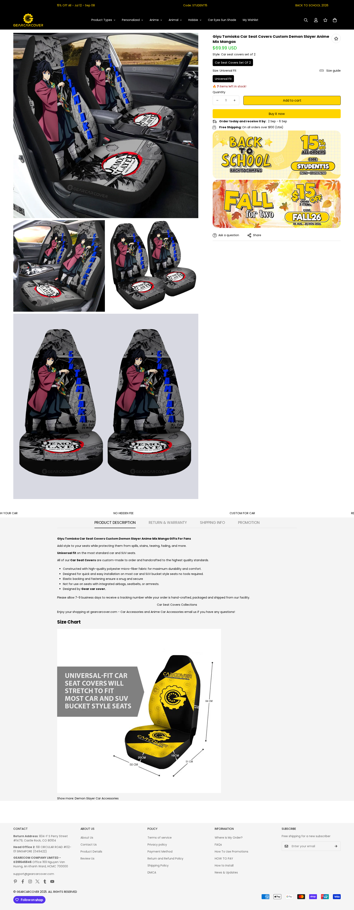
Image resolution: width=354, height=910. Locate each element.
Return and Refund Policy (165, 858)
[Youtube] (52, 881)
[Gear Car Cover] (28, 20)
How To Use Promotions (231, 851)
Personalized (131, 20)
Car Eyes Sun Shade (222, 20)
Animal (173, 20)
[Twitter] (37, 881)
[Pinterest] (15, 881)
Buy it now (277, 113)
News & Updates (226, 872)
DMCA (152, 872)
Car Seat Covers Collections (177, 605)
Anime (154, 20)
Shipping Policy (158, 865)
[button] (334, 20)
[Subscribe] (336, 846)
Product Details (91, 851)
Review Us (87, 858)
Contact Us (89, 844)
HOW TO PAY (224, 858)
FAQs (218, 844)
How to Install (224, 865)
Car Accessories (131, 612)
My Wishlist (250, 20)
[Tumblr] (45, 881)
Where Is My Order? (229, 838)
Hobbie (193, 20)
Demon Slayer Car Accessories (97, 798)
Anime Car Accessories (167, 612)
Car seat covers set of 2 (233, 63)
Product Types (101, 20)
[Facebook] (22, 881)
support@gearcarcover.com (33, 874)
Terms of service (160, 838)
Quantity (219, 92)
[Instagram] (30, 881)
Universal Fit (223, 79)
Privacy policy (157, 844)
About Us (87, 838)
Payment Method (160, 851)
